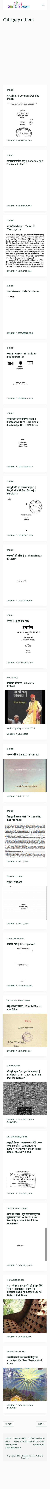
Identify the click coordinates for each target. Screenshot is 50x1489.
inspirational (13, 1351)
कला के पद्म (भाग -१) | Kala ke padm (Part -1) (21, 355)
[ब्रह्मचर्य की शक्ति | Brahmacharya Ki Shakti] (25, 580)
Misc (9, 677)
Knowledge (19, 938)
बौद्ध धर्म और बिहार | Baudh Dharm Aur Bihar (24, 1007)
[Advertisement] (25, 54)
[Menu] (43, 5)
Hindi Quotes (39, 1445)
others (10, 90)
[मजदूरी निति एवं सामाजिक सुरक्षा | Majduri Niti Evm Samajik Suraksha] (25, 514)
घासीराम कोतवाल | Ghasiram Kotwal (21, 684)
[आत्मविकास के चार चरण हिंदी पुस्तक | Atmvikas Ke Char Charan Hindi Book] (25, 1384)
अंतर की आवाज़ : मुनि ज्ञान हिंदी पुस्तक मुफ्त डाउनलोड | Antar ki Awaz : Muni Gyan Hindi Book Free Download (23, 1218)
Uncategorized (13, 1137)
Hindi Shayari (11, 1445)
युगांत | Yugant (14, 881)
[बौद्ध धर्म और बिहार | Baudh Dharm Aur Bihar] (25, 1030)
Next (40, 1424)
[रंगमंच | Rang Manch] (25, 642)
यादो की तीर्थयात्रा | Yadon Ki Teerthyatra (21, 228)
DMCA (7, 1442)
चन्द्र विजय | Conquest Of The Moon (23, 97)
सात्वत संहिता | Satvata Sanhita (23, 754)
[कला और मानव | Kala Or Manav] (25, 312)
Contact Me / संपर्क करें (36, 1438)
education (11, 876)
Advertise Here (19, 1438)
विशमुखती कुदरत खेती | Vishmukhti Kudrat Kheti (24, 818)
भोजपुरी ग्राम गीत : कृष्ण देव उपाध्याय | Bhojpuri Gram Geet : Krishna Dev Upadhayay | (24, 1074)
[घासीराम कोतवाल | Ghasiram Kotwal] (25, 707)
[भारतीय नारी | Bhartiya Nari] (25, 965)
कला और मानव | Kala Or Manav (23, 291)
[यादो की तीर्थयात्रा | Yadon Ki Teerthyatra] (25, 250)
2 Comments (12, 1122)
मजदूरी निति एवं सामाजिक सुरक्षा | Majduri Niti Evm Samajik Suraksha (21, 490)
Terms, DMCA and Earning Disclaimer (29, 1442)
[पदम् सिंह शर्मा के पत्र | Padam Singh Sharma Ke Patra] (25, 185)
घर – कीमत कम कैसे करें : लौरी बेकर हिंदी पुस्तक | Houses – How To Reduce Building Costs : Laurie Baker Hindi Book (25, 1290)
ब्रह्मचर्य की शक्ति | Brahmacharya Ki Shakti (24, 557)
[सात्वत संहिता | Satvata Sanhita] (25, 775)
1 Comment (11, 1408)
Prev (9, 1424)
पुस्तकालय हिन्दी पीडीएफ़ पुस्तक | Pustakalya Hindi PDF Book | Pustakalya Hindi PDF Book (23, 422)
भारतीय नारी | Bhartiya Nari (21, 944)
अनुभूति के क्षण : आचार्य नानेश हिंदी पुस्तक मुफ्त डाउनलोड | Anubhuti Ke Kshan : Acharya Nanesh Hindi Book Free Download (24, 1147)
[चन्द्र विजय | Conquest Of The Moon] (25, 120)
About (8, 1438)
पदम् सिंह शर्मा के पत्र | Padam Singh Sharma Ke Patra (25, 162)
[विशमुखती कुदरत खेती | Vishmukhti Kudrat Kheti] (25, 841)
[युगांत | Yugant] (25, 903)
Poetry (17, 1066)
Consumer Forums (13, 1448)
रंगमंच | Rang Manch (18, 620)
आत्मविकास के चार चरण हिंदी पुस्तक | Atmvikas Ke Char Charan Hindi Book (25, 1360)
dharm (10, 1000)
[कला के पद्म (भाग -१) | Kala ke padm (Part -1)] (25, 378)
